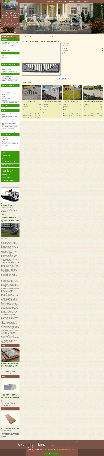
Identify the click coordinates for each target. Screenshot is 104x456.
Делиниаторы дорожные (7, 82)
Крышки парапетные (6, 69)
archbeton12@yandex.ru (10, 20)
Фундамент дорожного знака (9, 161)
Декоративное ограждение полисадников (8, 129)
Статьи (58, 1)
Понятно (51, 453)
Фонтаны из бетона (6, 92)
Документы (79, 1)
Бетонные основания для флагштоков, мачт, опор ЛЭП (8, 165)
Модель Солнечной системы (8, 107)
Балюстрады (5, 39)
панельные (3, 309)
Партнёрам (64, 1)
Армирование (28, 87)
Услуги (42, 1)
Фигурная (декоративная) (7, 147)
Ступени (3, 158)
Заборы (3, 110)
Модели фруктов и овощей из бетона (10, 102)
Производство (50, 1)
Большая (4, 149)
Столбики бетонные (6, 78)
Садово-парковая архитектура (9, 85)
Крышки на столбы (6, 67)
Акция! (3, 345)
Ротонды (4, 57)
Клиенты (71, 1)
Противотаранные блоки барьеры (9, 80)
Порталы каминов (6, 177)
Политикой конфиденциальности (64, 449)
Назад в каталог (62, 78)
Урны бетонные (5, 94)
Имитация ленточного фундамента (9, 126)
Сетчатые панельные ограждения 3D (10, 132)
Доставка (4, 186)
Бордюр (3, 152)
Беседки (3, 59)
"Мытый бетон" (5, 141)
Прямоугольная (5, 137)
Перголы (4, 61)
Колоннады (4, 53)
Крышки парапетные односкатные (9, 71)
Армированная (5, 139)
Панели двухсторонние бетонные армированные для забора (9, 120)
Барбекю (3, 96)
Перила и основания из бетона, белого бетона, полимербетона (9, 46)
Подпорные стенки (6, 155)
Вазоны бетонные (6, 88)
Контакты (87, 1)
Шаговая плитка (5, 145)
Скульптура (4, 100)
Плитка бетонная (6, 134)
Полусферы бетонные (6, 76)
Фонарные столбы (6, 98)
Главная (36, 1)
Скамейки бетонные (6, 90)
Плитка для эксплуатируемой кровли (10, 143)
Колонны (4, 55)
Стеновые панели (6, 174)
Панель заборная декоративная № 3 (52, 101)
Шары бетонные (5, 105)
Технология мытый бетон (7, 180)
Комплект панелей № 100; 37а (72, 101)
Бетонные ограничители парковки (10, 74)
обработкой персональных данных (37, 450)
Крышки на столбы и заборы (8, 64)
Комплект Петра (31, 101)
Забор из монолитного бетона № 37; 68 (93, 101)
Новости (4, 214)
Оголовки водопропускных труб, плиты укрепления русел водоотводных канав (9, 170)
